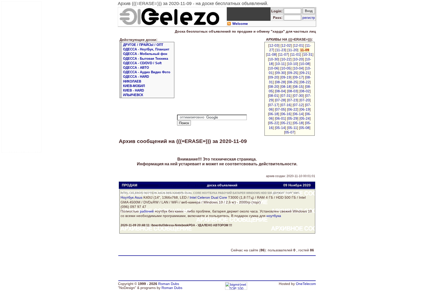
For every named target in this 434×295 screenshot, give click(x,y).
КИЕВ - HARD (133, 90)
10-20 (298, 59)
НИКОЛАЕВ (132, 81)
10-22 (286, 59)
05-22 (273, 123)
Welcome (240, 24)
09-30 (280, 73)
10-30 (273, 59)
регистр (308, 18)
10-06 (273, 68)
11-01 (295, 54)
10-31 (307, 54)
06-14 (298, 114)
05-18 (298, 123)
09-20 (273, 77)
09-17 (298, 77)
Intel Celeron (200, 197)
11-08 (271, 54)
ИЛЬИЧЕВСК (133, 95)
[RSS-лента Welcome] (229, 24)
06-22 (292, 109)
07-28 (280, 100)
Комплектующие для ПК (179, 185)
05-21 (286, 123)
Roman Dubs (168, 284)
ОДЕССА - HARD (136, 77)
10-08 (304, 64)
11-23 (280, 50)
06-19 (305, 109)
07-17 (273, 105)
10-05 (286, 68)
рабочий (147, 211)
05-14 (280, 128)
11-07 (283, 54)
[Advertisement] (22, 77)
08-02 (305, 91)
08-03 (292, 91)
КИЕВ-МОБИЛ (134, 86)
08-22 (305, 82)
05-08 (304, 128)
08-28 (280, 82)
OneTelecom (306, 284)
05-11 (292, 128)
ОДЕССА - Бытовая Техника (145, 58)
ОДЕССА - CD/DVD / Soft (142, 63)
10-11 (280, 64)
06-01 (280, 118)
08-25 (292, 82)
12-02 (286, 45)
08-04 (280, 91)
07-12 (298, 105)
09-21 (305, 73)
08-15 (298, 87)
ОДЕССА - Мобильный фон (145, 54)
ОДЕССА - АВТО (136, 67)
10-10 (292, 64)
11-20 (292, 50)
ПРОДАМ (129, 185)
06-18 (273, 114)
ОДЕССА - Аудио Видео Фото (146, 72)
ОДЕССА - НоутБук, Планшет (146, 49)
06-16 (286, 114)
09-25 (292, 73)
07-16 (286, 105)
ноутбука (273, 216)
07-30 (298, 96)
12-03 (274, 45)
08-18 (286, 87)
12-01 (298, 45)
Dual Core (219, 197)
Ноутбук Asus (131, 197)
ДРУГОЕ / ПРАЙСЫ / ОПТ (143, 45)
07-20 (305, 100)
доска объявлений (222, 185)
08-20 (273, 87)
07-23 (292, 100)
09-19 (286, 77)
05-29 (292, 118)
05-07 (289, 132)
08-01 (273, 96)
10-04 (298, 68)
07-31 (286, 96)
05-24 (305, 118)
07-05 (280, 109)
